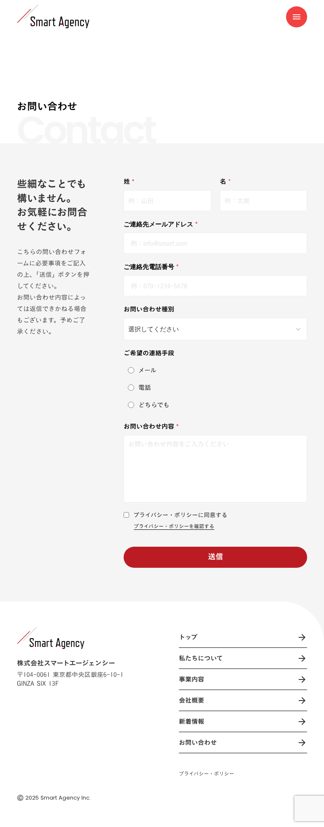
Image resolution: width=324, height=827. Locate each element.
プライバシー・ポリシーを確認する (174, 526)
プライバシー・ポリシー (206, 773)
